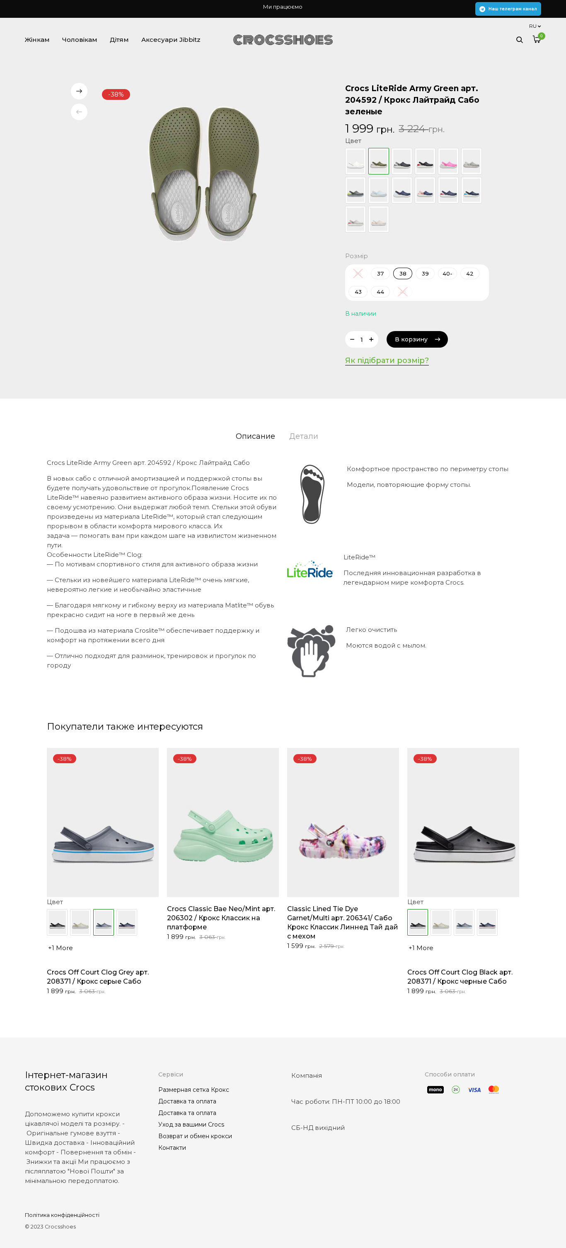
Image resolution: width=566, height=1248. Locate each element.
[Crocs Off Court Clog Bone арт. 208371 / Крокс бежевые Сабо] (80, 922)
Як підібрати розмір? (387, 360)
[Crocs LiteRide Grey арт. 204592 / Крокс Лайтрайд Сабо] (471, 161)
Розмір (356, 256)
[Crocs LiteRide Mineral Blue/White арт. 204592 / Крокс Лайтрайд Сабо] (378, 190)
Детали (303, 436)
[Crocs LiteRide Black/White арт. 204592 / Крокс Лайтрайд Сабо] (425, 161)
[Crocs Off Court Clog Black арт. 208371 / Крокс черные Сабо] (57, 922)
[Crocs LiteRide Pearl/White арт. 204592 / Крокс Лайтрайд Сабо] (355, 219)
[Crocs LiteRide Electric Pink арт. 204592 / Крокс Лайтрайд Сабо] (448, 161)
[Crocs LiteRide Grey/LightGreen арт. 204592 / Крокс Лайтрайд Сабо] (355, 190)
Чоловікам (79, 40)
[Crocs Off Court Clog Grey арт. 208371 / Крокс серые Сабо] (464, 922)
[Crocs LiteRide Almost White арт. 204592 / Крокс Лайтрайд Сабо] (355, 161)
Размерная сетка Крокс (193, 1089)
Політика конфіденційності (62, 1215)
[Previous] (79, 112)
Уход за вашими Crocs (191, 1124)
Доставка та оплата (187, 1101)
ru (533, 26)
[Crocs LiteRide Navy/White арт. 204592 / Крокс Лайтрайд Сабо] (471, 190)
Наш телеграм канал (513, 9)
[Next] (79, 91)
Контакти (172, 1147)
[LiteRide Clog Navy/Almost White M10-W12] (402, 190)
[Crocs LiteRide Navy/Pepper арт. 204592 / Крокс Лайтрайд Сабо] (448, 190)
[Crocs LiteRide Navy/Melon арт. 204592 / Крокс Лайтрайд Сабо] (425, 190)
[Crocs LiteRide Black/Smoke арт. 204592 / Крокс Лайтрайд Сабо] (402, 161)
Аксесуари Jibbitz (171, 40)
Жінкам (37, 40)
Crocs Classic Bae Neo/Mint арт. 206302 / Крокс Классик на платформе (221, 918)
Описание (255, 436)
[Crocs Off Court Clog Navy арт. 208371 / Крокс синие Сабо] (126, 922)
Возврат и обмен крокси (195, 1136)
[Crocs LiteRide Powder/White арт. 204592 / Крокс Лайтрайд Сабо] (378, 219)
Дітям (119, 40)
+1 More (60, 948)
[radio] (380, 273)
